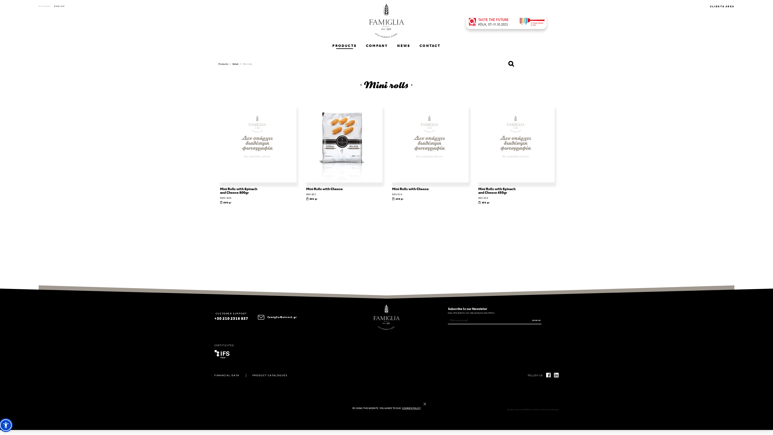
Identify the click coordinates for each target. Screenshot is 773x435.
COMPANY (377, 46)
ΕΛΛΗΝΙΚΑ (45, 6)
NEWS (403, 46)
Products (223, 64)
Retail (236, 64)
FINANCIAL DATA (227, 375)
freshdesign (554, 410)
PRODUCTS (344, 46)
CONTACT (430, 46)
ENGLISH (59, 6)
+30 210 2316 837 (231, 319)
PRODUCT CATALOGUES (270, 375)
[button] (6, 425)
